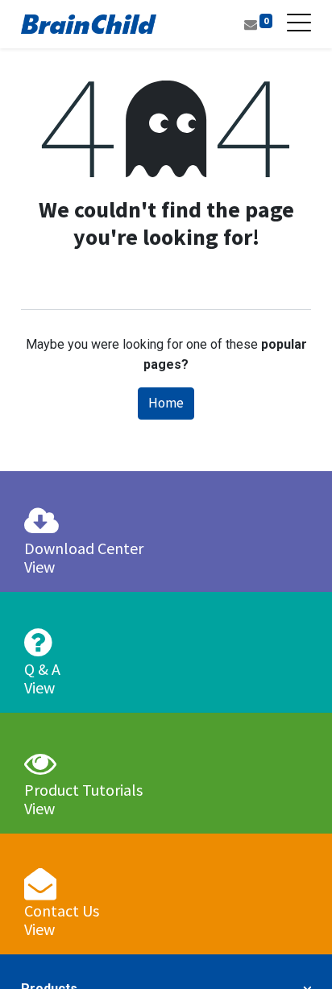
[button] (294, 955)
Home (166, 403)
